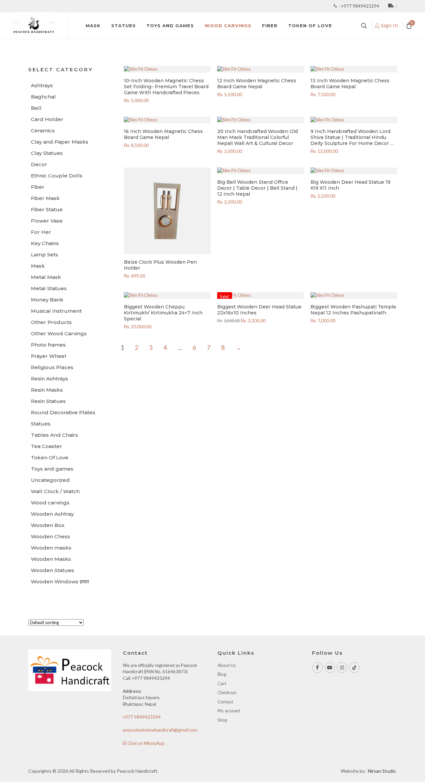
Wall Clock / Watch (55, 491)
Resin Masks (47, 390)
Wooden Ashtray (52, 514)
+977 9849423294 (360, 6)
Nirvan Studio (382, 771)
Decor (39, 164)
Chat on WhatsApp (146, 743)
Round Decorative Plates (63, 412)
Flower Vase (47, 221)
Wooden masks (51, 548)
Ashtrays (42, 85)
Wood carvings (50, 502)
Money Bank (47, 299)
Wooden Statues (52, 570)
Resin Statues (48, 401)
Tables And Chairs (54, 435)
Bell (36, 108)
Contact (225, 701)
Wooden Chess (50, 536)
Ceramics (43, 130)
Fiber (37, 187)
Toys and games (52, 469)
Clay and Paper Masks (59, 142)
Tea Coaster (46, 446)
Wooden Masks (51, 559)
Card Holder (47, 119)
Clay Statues (47, 153)
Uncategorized (50, 480)
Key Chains (45, 243)
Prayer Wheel (48, 356)
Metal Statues (49, 288)
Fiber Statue (47, 209)
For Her (41, 232)
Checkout (226, 692)
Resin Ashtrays (49, 378)
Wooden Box (47, 525)
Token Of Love (49, 457)
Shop (222, 720)
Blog (221, 674)
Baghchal (43, 97)
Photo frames (48, 345)
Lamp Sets (44, 254)
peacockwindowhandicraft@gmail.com (160, 730)
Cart (221, 683)
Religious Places (52, 367)
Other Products (51, 322)
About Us (226, 665)
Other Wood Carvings (59, 333)
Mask (38, 266)
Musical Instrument (56, 311)
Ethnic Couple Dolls (56, 175)
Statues (40, 424)
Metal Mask (46, 277)
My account (228, 710)
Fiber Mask (45, 198)
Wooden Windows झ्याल (60, 581)
